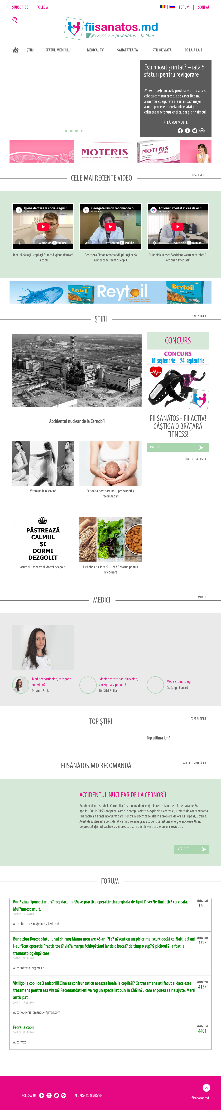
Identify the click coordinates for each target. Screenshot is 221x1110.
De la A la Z (194, 50)
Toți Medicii (199, 597)
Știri (30, 50)
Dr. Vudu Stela (41, 691)
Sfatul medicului (58, 50)
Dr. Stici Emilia (108, 691)
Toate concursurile (197, 459)
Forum (184, 7)
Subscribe (20, 7)
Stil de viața (162, 50)
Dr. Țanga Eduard (177, 688)
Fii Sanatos (111, 28)
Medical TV (95, 50)
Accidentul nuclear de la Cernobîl (123, 795)
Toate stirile (198, 316)
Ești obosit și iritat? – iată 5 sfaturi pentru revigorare (174, 71)
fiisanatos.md (200, 1098)
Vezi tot (183, 849)
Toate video (199, 175)
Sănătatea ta (127, 50)
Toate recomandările (193, 763)
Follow (43, 7)
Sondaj (203, 7)
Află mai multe (176, 122)
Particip (155, 447)
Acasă (15, 50)
